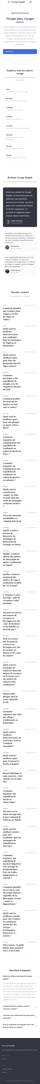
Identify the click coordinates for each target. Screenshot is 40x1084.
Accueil (4, 1059)
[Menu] (30, 1)
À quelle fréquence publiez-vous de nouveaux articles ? (16, 1007)
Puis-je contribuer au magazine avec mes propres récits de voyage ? (18, 1026)
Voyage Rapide (16, 2)
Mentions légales (7, 1069)
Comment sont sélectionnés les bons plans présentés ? (19, 1016)
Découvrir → (10, 51)
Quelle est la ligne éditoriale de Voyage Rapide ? (17, 977)
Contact (4, 1072)
